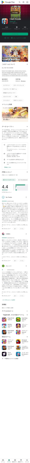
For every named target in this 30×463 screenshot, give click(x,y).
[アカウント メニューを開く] (27, 2)
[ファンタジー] (6, 100)
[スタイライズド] (7, 96)
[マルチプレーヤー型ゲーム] (10, 89)
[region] (15, 28)
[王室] (15, 96)
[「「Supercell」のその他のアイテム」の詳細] (27, 315)
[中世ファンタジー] (18, 100)
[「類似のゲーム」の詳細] (27, 337)
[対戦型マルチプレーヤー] (9, 93)
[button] (19, 28)
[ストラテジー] (6, 85)
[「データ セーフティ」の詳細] (27, 126)
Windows (23, 81)
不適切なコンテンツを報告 (10, 358)
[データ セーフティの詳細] (8, 167)
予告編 (14, 13)
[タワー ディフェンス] (18, 85)
